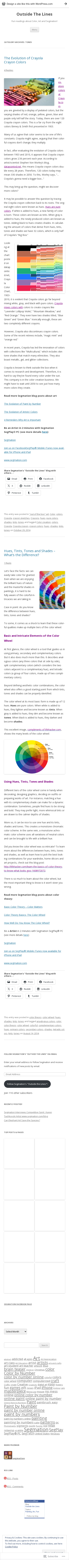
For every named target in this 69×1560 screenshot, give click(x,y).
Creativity (32, 1384)
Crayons (35, 518)
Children (30, 1370)
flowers (59, 1384)
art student (11, 1366)
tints (15, 522)
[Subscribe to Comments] (5, 1486)
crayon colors (36, 526)
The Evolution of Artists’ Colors (21, 411)
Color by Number (19, 1373)
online (9, 1395)
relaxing (9, 1430)
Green (30, 1387)
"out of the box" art (39, 514)
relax (51, 1425)
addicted (17, 1359)
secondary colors (34, 1029)
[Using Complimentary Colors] (19, 1185)
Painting (28, 1512)
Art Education (21, 1363)
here (45, 432)
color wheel (48, 1017)
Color (52, 514)
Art (36, 1358)
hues (42, 518)
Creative (22, 1384)
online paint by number (43, 1398)
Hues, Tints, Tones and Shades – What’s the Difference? (29, 553)
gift (23, 1387)
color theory (35, 1017)
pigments (22, 1425)
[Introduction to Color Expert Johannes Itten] (19, 1153)
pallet (37, 1422)
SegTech (28, 1433)
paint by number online (24, 1410)
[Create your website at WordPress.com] (34, 4)
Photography (10, 1426)
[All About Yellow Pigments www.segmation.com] (50, 1278)
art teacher (26, 1366)
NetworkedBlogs (31, 1501)
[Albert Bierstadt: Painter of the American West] (19, 1278)
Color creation (44, 522)
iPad (37, 1387)
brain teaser (14, 1369)
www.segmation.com (15, 460)
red (45, 1425)
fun (6, 1387)
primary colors (17, 1029)
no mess (51, 1391)
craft (55, 1380)
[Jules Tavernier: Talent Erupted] (50, 1185)
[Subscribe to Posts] (5, 1478)
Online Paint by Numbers (15, 1403)
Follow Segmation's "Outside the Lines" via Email (30, 1054)
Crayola (8, 518)
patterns (47, 1422)
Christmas (39, 1369)
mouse (40, 1391)
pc (57, 1422)
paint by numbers (22, 1414)
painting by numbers (18, 1422)
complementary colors (50, 1025)
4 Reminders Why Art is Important (22, 419)
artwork (38, 1365)
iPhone (47, 1387)
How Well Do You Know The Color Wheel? (27, 922)
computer (24, 1380)
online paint (14, 1398)
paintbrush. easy (47, 1402)
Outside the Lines (32, 1506)
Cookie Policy (11, 1546)
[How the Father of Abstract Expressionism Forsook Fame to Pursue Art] (19, 1247)
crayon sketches (21, 518)
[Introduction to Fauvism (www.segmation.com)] (50, 1153)
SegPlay (56, 1429)
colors (59, 514)
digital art (42, 1384)
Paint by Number (20, 1406)
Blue (45, 1365)
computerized (41, 1381)
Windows (55, 1433)
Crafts (7, 1384)
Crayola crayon (20, 526)
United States (42, 1433)
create (14, 1384)
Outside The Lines (34, 14)
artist (32, 1363)
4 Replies (8, 70)
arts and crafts (55, 1363)
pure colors (52, 518)
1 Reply (7, 563)
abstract (7, 1359)
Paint (31, 1402)
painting (39, 1418)
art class (9, 1363)
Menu (34, 29)
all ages (28, 1359)
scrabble (19, 1430)
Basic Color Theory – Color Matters (23, 906)
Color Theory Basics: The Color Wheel (24, 914)
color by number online (24, 1376)
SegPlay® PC (12, 1433)
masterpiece (15, 1391)
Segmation (10, 440)
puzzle (32, 1425)
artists (42, 1362)
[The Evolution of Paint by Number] (50, 1216)
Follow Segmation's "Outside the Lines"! (27, 1083)
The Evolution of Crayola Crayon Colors (23, 60)
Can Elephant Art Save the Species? (22, 1120)
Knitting (56, 1388)
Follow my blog (32, 1516)
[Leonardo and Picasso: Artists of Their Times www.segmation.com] (50, 1247)
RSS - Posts (12, 1478)
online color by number (33, 1394)
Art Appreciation (48, 1359)
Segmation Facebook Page (18, 1304)
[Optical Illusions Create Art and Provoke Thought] (19, 1216)
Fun (37, 1512)
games (15, 1387)
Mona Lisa (31, 1391)
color (58, 1021)
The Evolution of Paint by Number (22, 403)
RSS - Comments (15, 1486)
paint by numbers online (17, 1418)
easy (51, 1384)
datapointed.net (12, 166)
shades (8, 522)
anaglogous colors (46, 1021)
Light (63, 1388)
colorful (34, 1025)
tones (21, 522)
